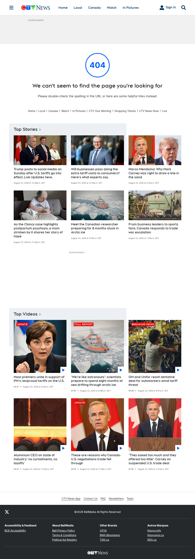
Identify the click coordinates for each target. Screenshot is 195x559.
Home (63, 8)
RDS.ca (152, 539)
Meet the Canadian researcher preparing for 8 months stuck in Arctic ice (95, 228)
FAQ (103, 498)
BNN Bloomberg (110, 535)
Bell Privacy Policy (63, 530)
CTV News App (71, 498)
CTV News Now (149, 110)
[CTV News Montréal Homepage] (35, 7)
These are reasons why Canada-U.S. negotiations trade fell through (96, 459)
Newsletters (116, 498)
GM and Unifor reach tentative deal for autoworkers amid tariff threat (153, 381)
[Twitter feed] (7, 511)
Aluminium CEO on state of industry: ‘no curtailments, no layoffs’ (35, 459)
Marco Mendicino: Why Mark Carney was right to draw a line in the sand (154, 173)
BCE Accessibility (15, 530)
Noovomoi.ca (155, 535)
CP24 (103, 530)
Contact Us (91, 498)
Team (130, 498)
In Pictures (131, 8)
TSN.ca (104, 539)
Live (164, 110)
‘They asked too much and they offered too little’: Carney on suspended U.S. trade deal (152, 459)
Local (78, 8)
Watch (112, 8)
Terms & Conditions (64, 535)
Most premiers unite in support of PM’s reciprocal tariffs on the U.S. (39, 379)
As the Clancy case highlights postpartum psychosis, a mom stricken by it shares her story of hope (38, 230)
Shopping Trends (125, 110)
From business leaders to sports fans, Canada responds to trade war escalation (153, 228)
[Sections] (11, 7)
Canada (94, 8)
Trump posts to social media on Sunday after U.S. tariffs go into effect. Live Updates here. (38, 173)
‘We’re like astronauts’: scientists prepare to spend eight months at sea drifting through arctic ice (97, 381)
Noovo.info (154, 530)
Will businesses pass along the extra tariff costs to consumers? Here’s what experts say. (95, 173)
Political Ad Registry (64, 539)
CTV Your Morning (100, 110)
